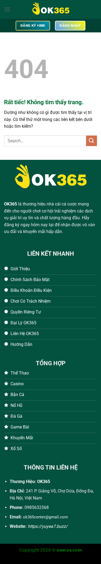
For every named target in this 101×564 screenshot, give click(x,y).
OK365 (10, 204)
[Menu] (7, 9)
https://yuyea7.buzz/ (48, 526)
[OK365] (51, 9)
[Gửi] (91, 141)
